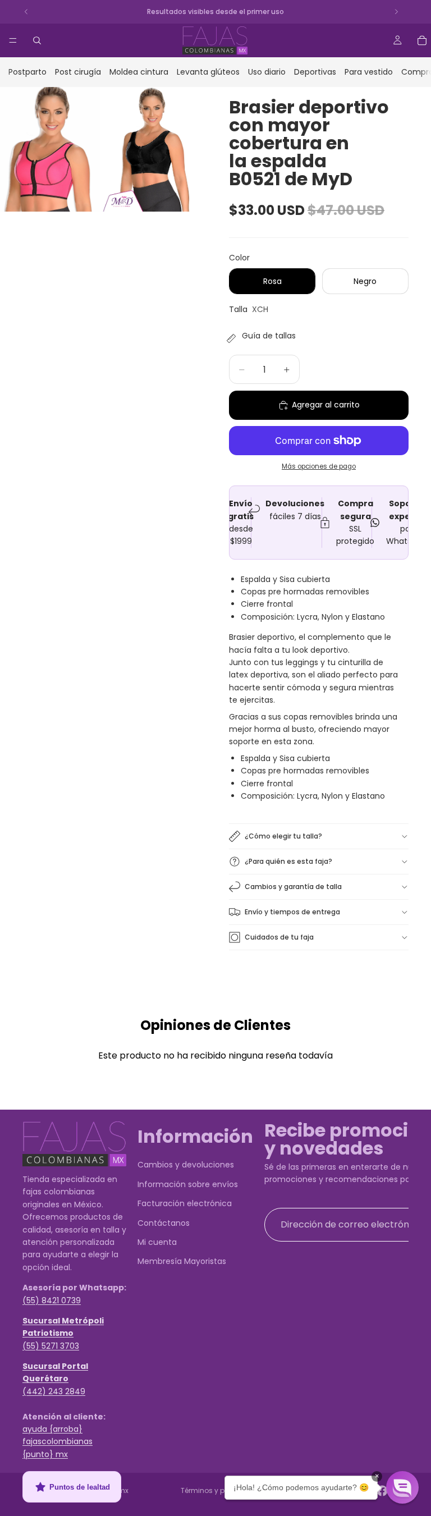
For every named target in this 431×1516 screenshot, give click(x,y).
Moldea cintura (138, 71)
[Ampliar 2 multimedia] (152, 149)
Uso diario (267, 71)
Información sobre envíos (187, 1184)
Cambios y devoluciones (185, 1165)
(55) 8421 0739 (51, 1300)
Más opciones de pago (319, 466)
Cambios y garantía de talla (293, 886)
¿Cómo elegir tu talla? (283, 836)
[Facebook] (382, 1490)
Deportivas (315, 71)
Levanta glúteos (208, 71)
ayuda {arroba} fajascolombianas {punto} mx (57, 1441)
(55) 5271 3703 (50, 1346)
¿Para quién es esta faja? (288, 861)
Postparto (27, 71)
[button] (402, 1487)
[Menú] (13, 40)
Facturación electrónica (184, 1204)
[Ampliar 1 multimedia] (50, 149)
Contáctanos (163, 1223)
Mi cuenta (157, 1242)
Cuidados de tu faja (279, 937)
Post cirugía (78, 71)
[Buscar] (37, 40)
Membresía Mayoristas (181, 1261)
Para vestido (369, 71)
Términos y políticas (215, 1490)
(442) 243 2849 (53, 1391)
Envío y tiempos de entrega (292, 912)
